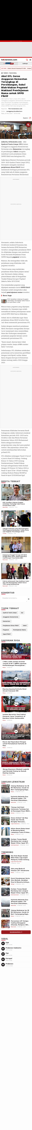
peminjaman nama (15, 292)
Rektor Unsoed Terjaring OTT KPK (17, 68)
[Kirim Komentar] (29, 599)
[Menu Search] (27, 60)
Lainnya (25, 63)
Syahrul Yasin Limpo (9, 144)
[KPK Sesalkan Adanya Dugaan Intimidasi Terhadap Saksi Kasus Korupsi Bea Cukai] (3, 300)
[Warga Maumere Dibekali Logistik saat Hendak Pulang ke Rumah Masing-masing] (16, 759)
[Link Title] (2, 73)
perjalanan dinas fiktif (10, 167)
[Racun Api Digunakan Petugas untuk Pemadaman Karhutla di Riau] (16, 732)
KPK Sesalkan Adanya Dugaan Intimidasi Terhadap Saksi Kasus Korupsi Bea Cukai (18, 300)
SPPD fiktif (25, 287)
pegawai (15, 257)
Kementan (17, 149)
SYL (21, 144)
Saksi (15, 152)
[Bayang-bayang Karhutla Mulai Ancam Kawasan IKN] (16, 679)
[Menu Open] (30, 60)
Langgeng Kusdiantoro (14, 111)
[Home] (9, 60)
